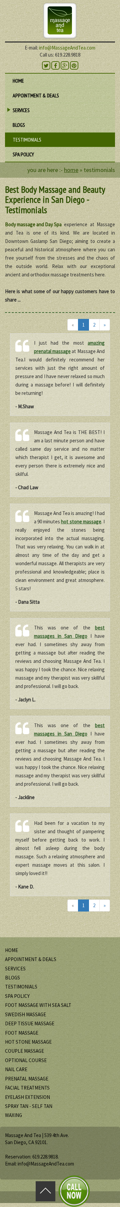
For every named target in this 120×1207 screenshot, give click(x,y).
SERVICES (20, 111)
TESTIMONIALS (27, 139)
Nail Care (16, 1069)
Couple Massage (24, 1051)
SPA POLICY (23, 154)
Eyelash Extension (27, 1097)
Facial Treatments (27, 1088)
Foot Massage (21, 1033)
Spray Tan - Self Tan (28, 1106)
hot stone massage (81, 521)
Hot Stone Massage (28, 1042)
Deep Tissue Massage (29, 1023)
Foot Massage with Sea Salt (38, 1005)
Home (71, 170)
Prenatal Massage (26, 1078)
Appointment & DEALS (36, 95)
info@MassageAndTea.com (67, 48)
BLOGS (19, 124)
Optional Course (26, 1060)
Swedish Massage (25, 1014)
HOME (18, 80)
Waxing (13, 1115)
